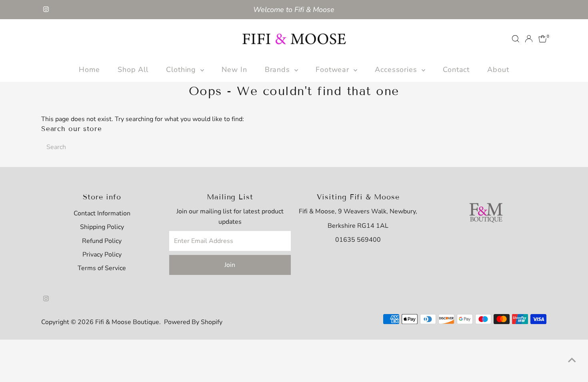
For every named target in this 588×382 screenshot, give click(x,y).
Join (229, 265)
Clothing (182, 69)
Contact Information (102, 213)
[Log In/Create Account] (528, 38)
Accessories (397, 69)
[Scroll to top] (572, 360)
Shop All (133, 69)
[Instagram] (46, 9)
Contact (456, 69)
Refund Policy (102, 241)
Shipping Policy (102, 227)
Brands (278, 69)
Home (89, 69)
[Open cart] (542, 38)
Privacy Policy (102, 254)
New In (234, 69)
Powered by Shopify (193, 322)
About (498, 69)
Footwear (334, 69)
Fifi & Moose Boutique (127, 322)
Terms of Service (102, 268)
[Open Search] (515, 38)
